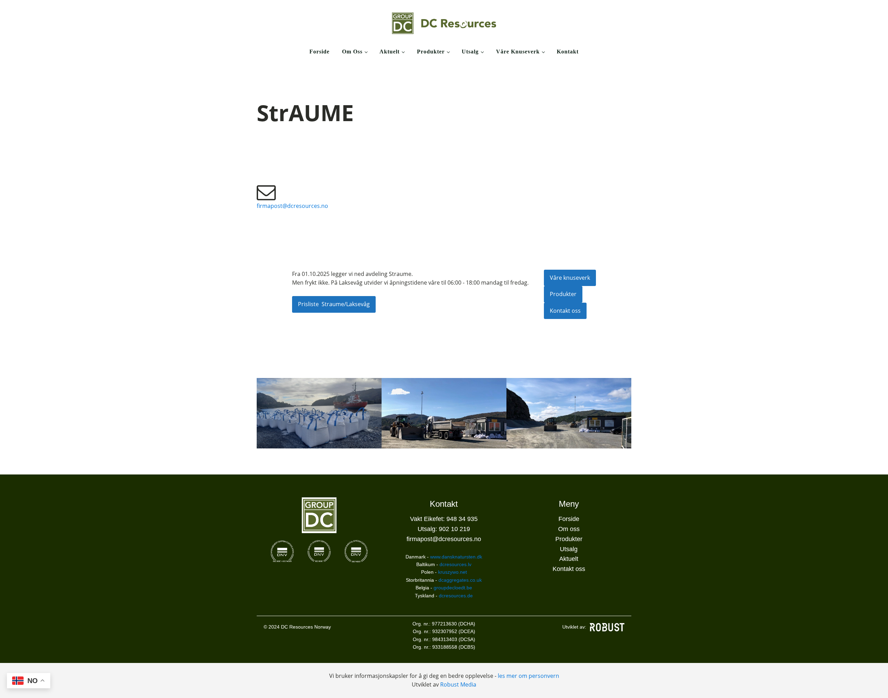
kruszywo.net (452, 572)
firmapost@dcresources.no (292, 206)
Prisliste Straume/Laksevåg (334, 304)
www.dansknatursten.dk (456, 557)
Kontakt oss (565, 310)
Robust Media (458, 684)
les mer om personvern (528, 676)
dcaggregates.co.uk (460, 580)
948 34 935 (462, 518)
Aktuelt (389, 51)
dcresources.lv (455, 564)
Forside (319, 51)
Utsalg (470, 51)
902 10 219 (454, 528)
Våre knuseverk (518, 51)
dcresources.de (456, 595)
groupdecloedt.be (453, 587)
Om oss (352, 51)
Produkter (431, 51)
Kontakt (568, 51)
